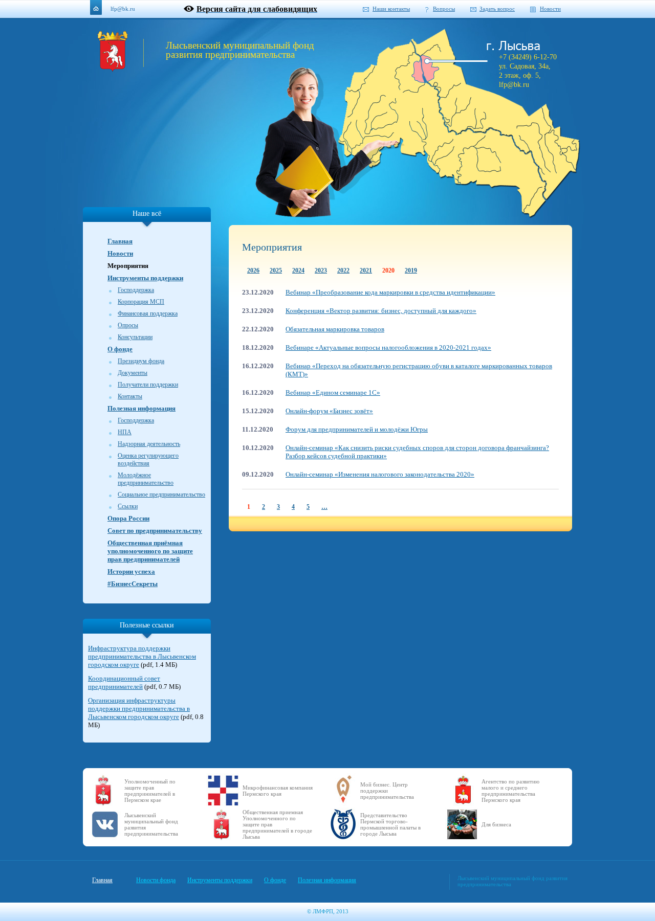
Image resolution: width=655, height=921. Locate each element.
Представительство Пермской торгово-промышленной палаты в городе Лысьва (390, 824)
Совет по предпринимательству (154, 530)
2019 (411, 270)
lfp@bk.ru (123, 9)
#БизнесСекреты (132, 584)
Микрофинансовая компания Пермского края (278, 790)
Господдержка (136, 290)
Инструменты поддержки (145, 278)
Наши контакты (391, 9)
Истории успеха (131, 571)
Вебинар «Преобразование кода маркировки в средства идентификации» (390, 292)
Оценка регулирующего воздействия (148, 459)
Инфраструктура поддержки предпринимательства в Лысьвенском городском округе (142, 656)
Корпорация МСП (141, 301)
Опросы (128, 325)
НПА (125, 432)
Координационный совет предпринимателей (124, 682)
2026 (253, 270)
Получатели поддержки (148, 384)
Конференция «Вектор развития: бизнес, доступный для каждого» (381, 311)
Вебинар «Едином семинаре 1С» (333, 392)
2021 (366, 270)
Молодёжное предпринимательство (145, 478)
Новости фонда (156, 880)
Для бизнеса (496, 824)
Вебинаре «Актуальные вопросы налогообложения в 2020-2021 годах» (388, 347)
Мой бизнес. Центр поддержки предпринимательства (387, 790)
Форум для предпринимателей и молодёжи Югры (357, 429)
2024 (298, 270)
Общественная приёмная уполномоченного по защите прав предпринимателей (150, 551)
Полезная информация (141, 408)
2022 (343, 270)
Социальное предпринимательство (161, 494)
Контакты (130, 396)
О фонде (120, 349)
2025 (276, 270)
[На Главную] (112, 69)
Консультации (135, 337)
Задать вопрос (497, 9)
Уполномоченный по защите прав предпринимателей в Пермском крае (150, 790)
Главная (120, 241)
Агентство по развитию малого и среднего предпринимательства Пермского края (510, 790)
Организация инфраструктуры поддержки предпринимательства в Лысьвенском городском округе (139, 709)
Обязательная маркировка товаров (335, 329)
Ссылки (128, 506)
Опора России (128, 518)
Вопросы (444, 9)
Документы (132, 372)
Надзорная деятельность (149, 443)
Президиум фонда (141, 361)
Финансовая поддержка (148, 313)
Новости (550, 9)
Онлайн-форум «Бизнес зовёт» (329, 411)
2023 (321, 270)
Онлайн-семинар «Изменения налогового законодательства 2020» (380, 474)
